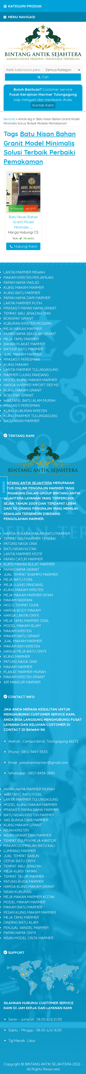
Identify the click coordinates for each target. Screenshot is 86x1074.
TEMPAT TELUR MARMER (24, 876)
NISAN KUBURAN (17, 891)
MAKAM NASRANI (18, 600)
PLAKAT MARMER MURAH (25, 672)
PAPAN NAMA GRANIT (21, 569)
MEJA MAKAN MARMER (23, 328)
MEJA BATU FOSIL (18, 579)
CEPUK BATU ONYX (19, 861)
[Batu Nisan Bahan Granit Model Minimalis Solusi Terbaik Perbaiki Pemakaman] (23, 192)
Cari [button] (44, 77)
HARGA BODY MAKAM (22, 610)
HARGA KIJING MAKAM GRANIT (29, 886)
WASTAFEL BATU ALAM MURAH (29, 400)
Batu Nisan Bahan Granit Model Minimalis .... (23, 222)
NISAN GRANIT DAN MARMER (27, 835)
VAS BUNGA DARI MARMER (26, 820)
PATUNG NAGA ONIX (20, 543)
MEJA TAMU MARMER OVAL (26, 620)
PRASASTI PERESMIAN (22, 359)
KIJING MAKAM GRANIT (23, 390)
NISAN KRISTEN (16, 830)
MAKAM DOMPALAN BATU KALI (29, 845)
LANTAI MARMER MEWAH (24, 272)
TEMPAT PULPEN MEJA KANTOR (30, 840)
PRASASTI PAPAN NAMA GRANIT (30, 308)
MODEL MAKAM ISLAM (22, 625)
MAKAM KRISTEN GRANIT (24, 677)
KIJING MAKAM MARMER (24, 287)
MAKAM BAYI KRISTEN (22, 646)
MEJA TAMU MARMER (21, 339)
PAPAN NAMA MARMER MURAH (29, 789)
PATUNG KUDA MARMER (24, 881)
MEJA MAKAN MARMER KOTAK (29, 897)
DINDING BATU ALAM (21, 922)
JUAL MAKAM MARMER (23, 354)
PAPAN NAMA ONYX (20, 932)
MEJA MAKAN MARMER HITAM (28, 595)
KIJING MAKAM (16, 364)
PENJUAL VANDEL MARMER (26, 927)
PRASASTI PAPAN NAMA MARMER (31, 809)
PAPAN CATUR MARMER (23, 559)
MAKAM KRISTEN (18, 631)
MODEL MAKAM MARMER (24, 902)
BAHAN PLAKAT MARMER (24, 344)
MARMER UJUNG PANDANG (26, 375)
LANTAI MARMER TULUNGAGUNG (31, 369)
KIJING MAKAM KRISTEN (23, 589)
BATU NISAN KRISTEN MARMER (29, 815)
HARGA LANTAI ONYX (21, 615)
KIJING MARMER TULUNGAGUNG (30, 416)
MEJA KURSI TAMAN (20, 871)
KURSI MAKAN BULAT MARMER (29, 564)
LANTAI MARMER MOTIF (23, 554)
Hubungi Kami (25, 246)
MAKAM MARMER (18, 667)
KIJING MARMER (17, 656)
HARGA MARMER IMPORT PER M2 (31, 385)
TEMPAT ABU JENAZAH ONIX (27, 313)
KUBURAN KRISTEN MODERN (27, 323)
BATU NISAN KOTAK (20, 549)
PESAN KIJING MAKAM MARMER (30, 912)
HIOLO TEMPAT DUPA (21, 605)
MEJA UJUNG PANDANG (23, 584)
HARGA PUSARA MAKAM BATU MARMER (37, 533)
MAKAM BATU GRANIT (22, 636)
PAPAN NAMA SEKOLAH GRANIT (30, 333)
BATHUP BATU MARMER (23, 349)
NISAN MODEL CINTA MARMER (28, 938)
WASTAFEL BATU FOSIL (23, 794)
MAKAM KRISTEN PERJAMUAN (28, 277)
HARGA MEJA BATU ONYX (25, 651)
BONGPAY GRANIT (19, 318)
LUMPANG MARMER (20, 851)
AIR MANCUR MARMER (22, 682)
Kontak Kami (43, 105)
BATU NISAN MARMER (21, 421)
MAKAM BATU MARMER (23, 907)
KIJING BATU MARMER (22, 293)
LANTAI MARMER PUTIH (23, 303)
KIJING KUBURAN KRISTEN (25, 410)
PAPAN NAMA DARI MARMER (27, 298)
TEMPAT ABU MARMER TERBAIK (30, 538)
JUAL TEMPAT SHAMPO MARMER (31, 574)
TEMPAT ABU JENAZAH (23, 866)
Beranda (9, 119)
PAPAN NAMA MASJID (21, 282)
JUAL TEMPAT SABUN (21, 856)
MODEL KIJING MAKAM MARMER (30, 380)
